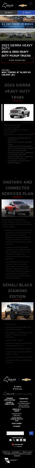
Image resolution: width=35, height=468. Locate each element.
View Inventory (17, 60)
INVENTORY (23, 399)
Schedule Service (17, 413)
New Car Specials (24, 405)
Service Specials (16, 417)
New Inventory (24, 401)
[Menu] (30, 4)
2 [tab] (17, 178)
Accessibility (16, 452)
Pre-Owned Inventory (24, 403)
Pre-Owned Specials (24, 407)
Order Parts (16, 415)
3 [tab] (19, 178)
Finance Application (9, 399)
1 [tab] (15, 178)
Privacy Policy (27, 452)
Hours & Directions (9, 403)
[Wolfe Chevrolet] (15, 5)
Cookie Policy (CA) (16, 420)
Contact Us (6, 452)
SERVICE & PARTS (17, 410)
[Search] (31, 433)
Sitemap (16, 426)
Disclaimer (17, 423)
